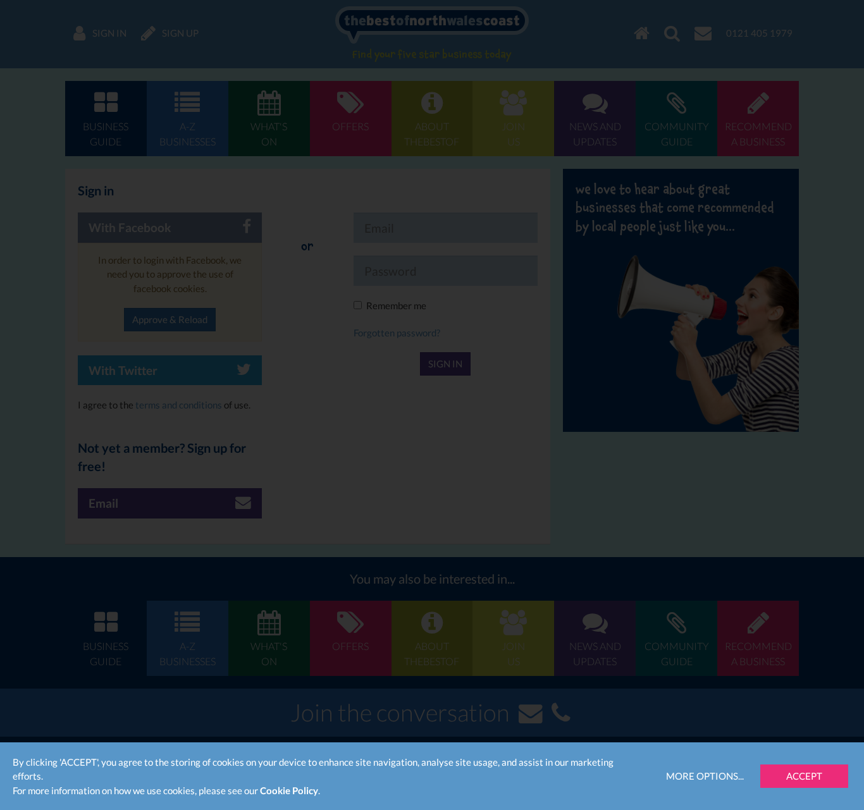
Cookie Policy (289, 790)
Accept (804, 776)
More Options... (705, 776)
